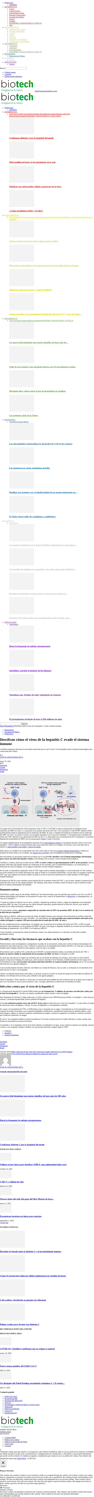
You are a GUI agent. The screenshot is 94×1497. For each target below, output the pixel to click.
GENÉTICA (9, 58)
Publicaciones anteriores (13, 76)
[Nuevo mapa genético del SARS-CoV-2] (5, 1362)
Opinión (12, 21)
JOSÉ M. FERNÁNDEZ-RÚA (11, 757)
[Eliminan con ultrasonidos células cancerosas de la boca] (21, 182)
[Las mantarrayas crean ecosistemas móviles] (21, 464)
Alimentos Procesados (17, 29)
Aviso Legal (9, 1444)
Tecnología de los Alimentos (19, 42)
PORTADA (9, 3)
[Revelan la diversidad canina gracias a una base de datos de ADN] (21, 589)
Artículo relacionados (8, 1072)
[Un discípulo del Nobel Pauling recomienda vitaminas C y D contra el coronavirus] (5, 1379)
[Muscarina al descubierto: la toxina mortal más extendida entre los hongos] (21, 261)
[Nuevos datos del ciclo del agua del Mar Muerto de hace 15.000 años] (5, 1195)
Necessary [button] (3, 1485)
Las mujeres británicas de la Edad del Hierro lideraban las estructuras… (43, 545)
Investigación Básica (16, 17)
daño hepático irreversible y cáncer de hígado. (24, 847)
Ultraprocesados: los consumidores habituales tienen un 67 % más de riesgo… (45, 314)
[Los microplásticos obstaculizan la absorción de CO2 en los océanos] (21, 439)
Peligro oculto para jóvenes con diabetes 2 (19, 1324)
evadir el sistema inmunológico (68, 851)
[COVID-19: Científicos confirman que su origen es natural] (5, 1344)
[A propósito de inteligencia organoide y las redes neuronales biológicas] (21, 565)
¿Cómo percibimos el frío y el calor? (26, 211)
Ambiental (13, 48)
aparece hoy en (41, 853)
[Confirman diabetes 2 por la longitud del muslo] (21, 134)
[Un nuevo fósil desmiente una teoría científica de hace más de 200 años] (21, 338)
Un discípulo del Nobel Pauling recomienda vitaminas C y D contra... (32, 1383)
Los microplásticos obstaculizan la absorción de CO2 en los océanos (40, 444)
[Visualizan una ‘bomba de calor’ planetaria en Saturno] (21, 690)
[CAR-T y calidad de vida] (5, 1177)
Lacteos (12, 33)
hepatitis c (8, 1033)
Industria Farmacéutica (17, 15)
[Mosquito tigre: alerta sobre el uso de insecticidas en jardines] (21, 387)
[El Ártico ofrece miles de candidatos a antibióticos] (21, 512)
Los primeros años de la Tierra (23, 415)
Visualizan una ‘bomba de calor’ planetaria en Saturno (35, 695)
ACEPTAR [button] (31, 1458)
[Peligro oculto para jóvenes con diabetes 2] (12, 1320)
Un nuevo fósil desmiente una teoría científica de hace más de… (38, 342)
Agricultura (13, 46)
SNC (11, 25)
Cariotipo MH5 (10, 1438)
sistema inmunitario (12, 1035)
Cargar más (4, 1223)
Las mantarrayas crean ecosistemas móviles (29, 468)
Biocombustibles (15, 50)
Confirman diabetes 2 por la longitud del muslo (31, 138)
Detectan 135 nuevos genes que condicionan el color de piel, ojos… (40, 618)
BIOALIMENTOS (12, 27)
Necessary (6, 1488)
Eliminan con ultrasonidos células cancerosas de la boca (35, 186)
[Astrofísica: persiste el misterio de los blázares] (21, 666)
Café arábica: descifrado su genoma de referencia (23, 1300)
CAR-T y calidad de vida (12, 1182)
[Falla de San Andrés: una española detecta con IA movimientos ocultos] (21, 362)
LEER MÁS (21, 1458)
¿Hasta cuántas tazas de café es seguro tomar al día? (33, 241)
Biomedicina (9, 726)
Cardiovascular (14, 11)
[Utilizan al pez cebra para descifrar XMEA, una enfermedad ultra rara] (5, 1160)
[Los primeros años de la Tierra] (21, 411)
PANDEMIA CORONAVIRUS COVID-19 (25, 23)
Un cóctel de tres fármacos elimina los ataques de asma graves (35, 1054)
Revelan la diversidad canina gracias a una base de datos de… (38, 593)
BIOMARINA (10, 54)
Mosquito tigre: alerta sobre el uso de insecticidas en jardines (37, 391)
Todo (11, 114)
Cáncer (11, 9)
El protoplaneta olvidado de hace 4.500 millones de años (35, 719)
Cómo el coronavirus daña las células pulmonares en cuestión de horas (33, 1276)
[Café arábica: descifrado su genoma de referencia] (12, 1296)
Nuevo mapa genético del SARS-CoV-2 (18, 1366)
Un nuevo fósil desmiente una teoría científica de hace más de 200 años (33, 1096)
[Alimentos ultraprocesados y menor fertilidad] (21, 285)
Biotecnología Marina (17, 56)
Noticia (11, 19)
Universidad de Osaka (52, 843)
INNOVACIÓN (10, 62)
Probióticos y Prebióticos (18, 40)
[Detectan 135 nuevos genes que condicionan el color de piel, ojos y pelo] (21, 613)
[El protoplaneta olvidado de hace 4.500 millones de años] (21, 715)
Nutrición (12, 38)
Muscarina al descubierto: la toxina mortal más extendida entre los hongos (44, 265)
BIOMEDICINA (11, 7)
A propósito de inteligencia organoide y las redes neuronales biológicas (42, 569)
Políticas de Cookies (12, 1440)
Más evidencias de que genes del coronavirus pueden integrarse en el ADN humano (42, 1052)
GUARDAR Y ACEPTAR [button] (10, 1496)
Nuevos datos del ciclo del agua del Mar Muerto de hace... (27, 1199)
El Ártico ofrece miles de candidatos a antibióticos (32, 516)
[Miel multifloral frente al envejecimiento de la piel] (21, 158)
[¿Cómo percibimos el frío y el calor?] (21, 206)
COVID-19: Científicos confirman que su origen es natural (27, 1349)
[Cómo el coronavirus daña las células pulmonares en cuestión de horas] (12, 1271)
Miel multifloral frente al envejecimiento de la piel (32, 162)
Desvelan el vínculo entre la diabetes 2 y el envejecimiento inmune (30, 1251)
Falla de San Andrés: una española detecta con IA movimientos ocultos (42, 367)
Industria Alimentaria (16, 31)
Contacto (8, 74)
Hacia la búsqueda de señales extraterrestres (29, 646)
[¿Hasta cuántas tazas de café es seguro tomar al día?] (21, 237)
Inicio (2, 726)
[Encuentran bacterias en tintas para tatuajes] (5, 1212)
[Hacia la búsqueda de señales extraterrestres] (21, 642)
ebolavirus (71, 896)
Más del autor (22, 1072)
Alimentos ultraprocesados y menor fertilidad (30, 290)
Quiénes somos (10, 72)
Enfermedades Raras (16, 13)
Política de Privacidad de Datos (16, 1442)
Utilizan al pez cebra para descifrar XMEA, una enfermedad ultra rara (33, 1164)
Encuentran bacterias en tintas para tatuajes (20, 1216)
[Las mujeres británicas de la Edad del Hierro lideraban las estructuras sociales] (21, 541)
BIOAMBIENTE (11, 44)
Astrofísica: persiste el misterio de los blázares (30, 670)
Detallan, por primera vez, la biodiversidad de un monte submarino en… (43, 492)
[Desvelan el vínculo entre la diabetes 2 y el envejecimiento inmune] (12, 1247)
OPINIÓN (13, 5)
